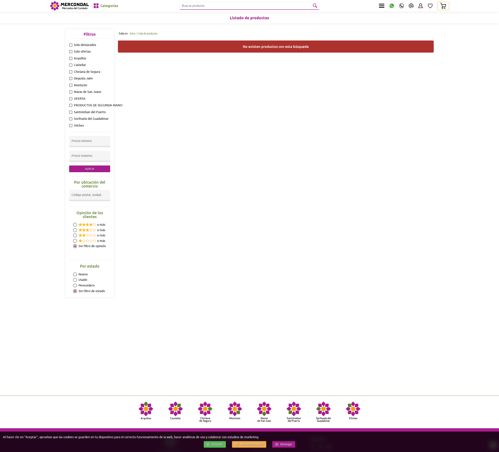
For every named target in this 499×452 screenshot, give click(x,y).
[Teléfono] (401, 6)
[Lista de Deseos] (430, 6)
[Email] (411, 6)
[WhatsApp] (391, 6)
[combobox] (90, 198)
